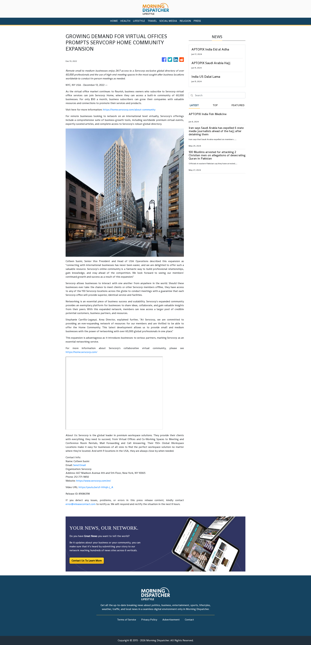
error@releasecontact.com (81, 504)
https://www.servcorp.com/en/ (93, 480)
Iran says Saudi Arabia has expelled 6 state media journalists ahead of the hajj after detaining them (216, 131)
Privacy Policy (149, 619)
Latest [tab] (194, 105)
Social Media (168, 21)
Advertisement (171, 619)
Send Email (79, 465)
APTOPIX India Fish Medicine (207, 114)
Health (125, 21)
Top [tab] (215, 105)
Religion (185, 21)
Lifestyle (139, 21)
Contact (189, 619)
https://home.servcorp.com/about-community (129, 109)
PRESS (197, 21)
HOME (114, 21)
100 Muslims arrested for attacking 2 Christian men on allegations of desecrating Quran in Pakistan (217, 155)
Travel (152, 21)
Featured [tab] (237, 105)
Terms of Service (126, 619)
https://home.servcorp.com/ (81, 352)
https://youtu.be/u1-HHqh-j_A (96, 487)
